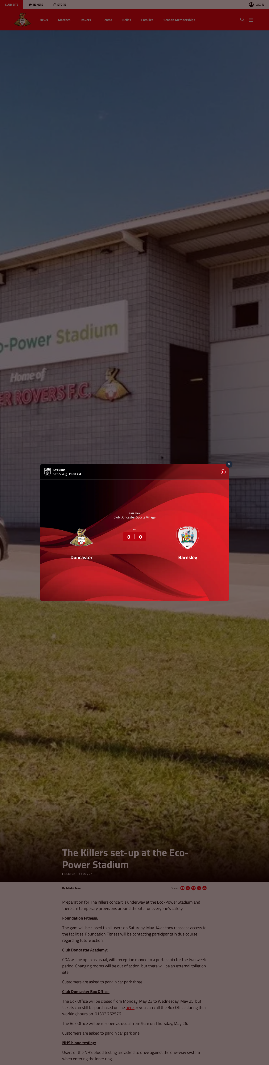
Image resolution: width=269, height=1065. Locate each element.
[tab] (223, 472)
